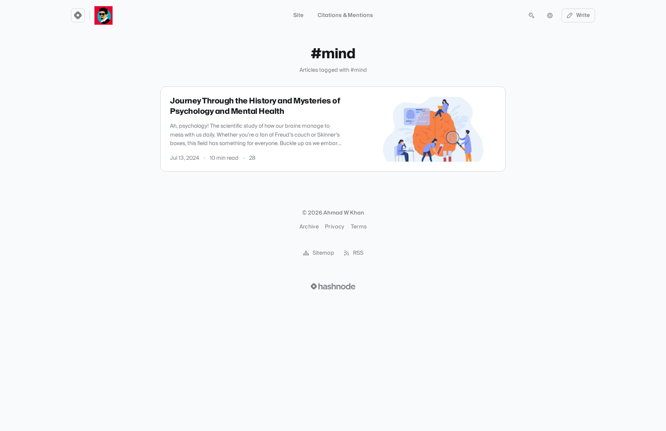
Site (298, 15)
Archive (309, 227)
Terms (359, 227)
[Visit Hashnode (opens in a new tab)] (333, 286)
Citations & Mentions (345, 15)
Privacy (334, 227)
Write (583, 15)
